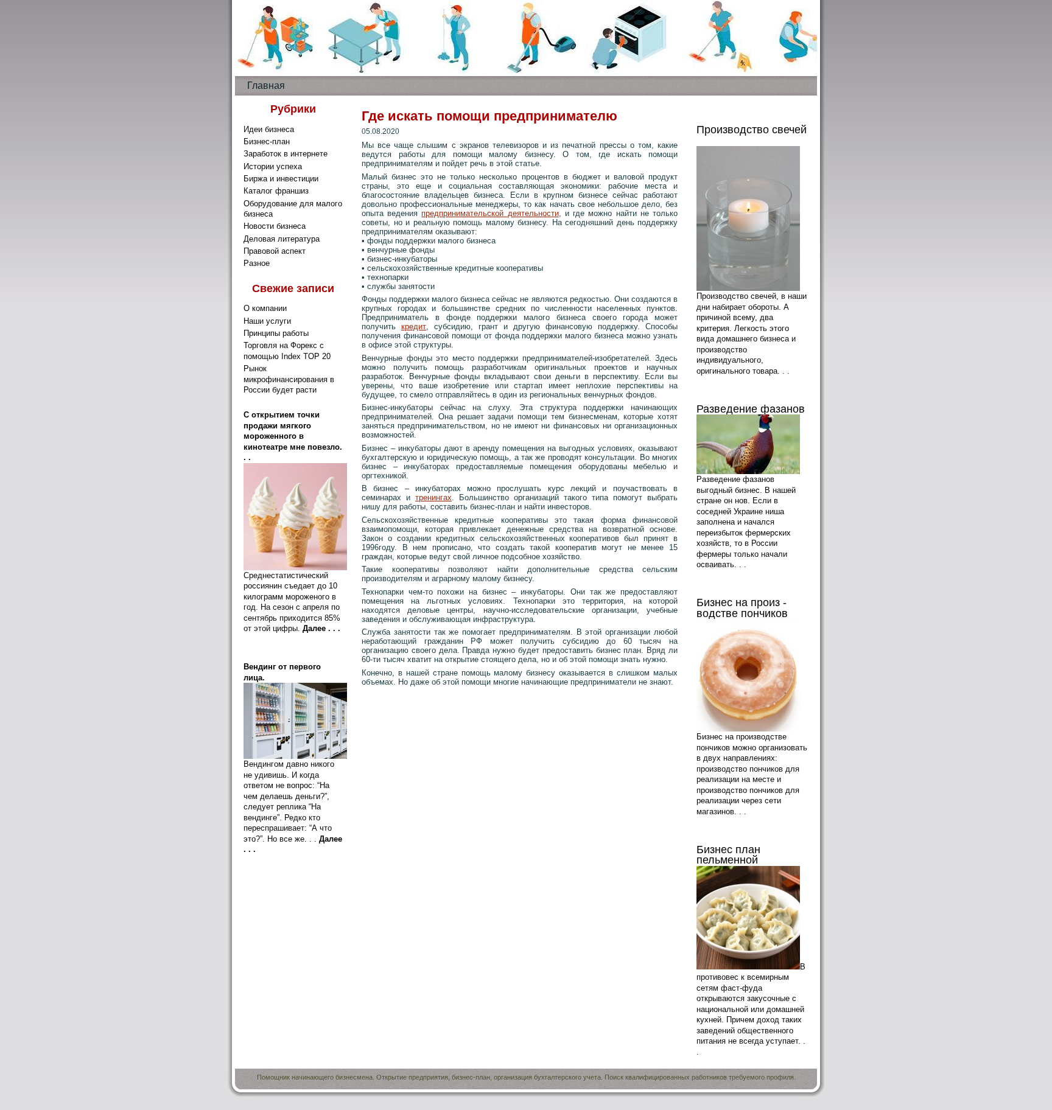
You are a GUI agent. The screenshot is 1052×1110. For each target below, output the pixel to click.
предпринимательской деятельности (489, 213)
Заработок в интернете (286, 153)
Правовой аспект (275, 251)
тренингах (433, 497)
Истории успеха (273, 166)
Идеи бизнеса (269, 129)
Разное (257, 263)
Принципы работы (276, 333)
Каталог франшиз (276, 190)
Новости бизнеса (275, 226)
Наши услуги (267, 321)
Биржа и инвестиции (281, 178)
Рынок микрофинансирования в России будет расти (289, 379)
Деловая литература (282, 238)
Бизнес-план (267, 141)
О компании (265, 308)
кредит (413, 326)
